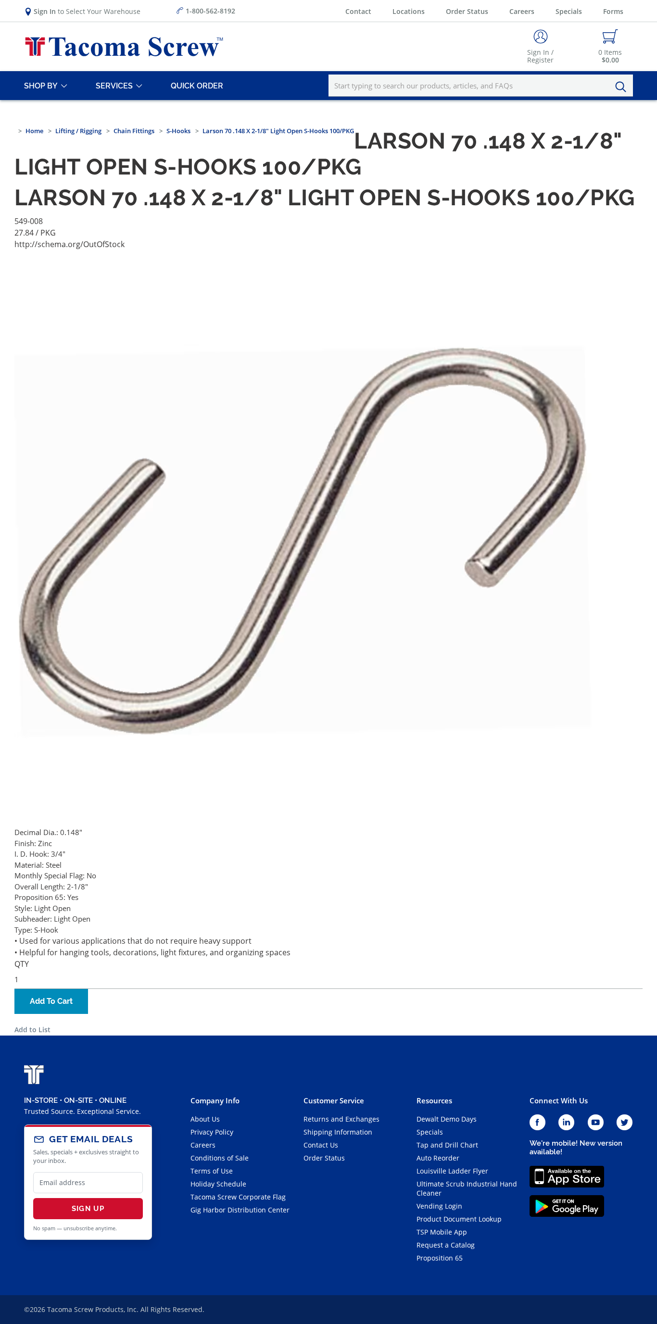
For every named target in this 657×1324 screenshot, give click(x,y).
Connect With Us (559, 1100)
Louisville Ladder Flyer (452, 1170)
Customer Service (333, 1100)
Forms (613, 11)
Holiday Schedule (218, 1183)
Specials (569, 11)
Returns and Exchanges (341, 1119)
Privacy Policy (211, 1132)
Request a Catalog (446, 1244)
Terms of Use (211, 1170)
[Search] (623, 87)
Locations (408, 11)
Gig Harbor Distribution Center (240, 1209)
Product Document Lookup (459, 1219)
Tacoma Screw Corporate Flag (238, 1196)
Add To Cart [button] (51, 1001)
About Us (205, 1119)
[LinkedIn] (566, 1122)
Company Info (215, 1100)
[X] (625, 1122)
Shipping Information (337, 1132)
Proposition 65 (440, 1257)
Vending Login (439, 1206)
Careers (521, 11)
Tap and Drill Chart (447, 1144)
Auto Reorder (438, 1157)
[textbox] (480, 86)
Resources (434, 1100)
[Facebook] (537, 1122)
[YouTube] (596, 1122)
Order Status (467, 11)
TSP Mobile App (442, 1232)
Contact (358, 11)
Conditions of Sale (219, 1157)
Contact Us (320, 1144)
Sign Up (88, 1208)
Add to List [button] (32, 1029)
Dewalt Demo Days (447, 1119)
